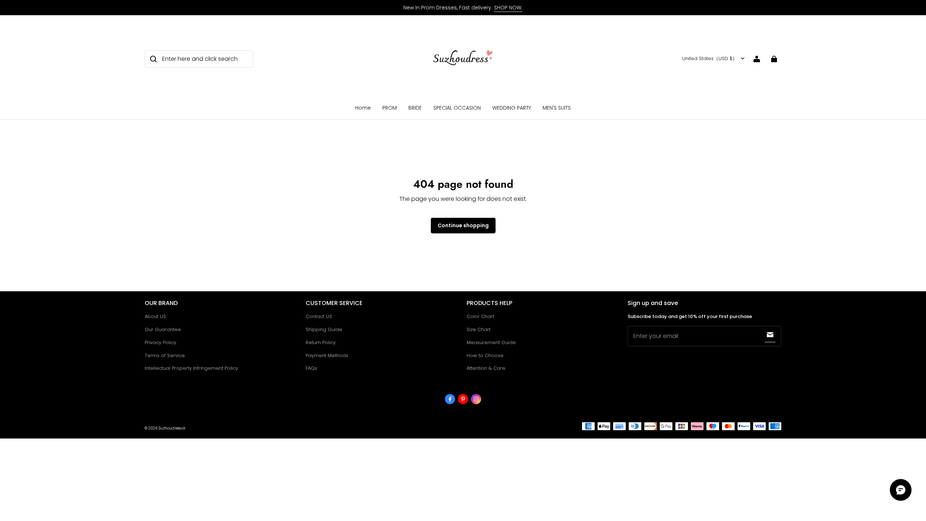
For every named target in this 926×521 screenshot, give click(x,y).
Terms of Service (165, 355)
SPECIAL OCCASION (457, 107)
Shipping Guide (324, 329)
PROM (389, 107)
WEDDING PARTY (511, 107)
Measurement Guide (491, 342)
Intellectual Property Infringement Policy (191, 368)
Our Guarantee (163, 329)
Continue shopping (463, 225)
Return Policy (321, 342)
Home (363, 107)
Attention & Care (486, 368)
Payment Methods (327, 355)
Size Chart (478, 329)
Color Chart (480, 316)
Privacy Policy (160, 342)
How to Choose (485, 355)
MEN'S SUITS (557, 107)
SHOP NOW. (508, 7)
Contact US (319, 316)
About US (155, 316)
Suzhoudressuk (171, 428)
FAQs (311, 368)
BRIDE (415, 107)
